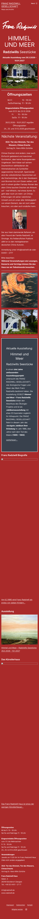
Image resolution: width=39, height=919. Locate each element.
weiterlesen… (12, 440)
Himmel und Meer (9, 648)
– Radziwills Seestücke (27, 648)
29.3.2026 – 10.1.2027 (10, 651)
